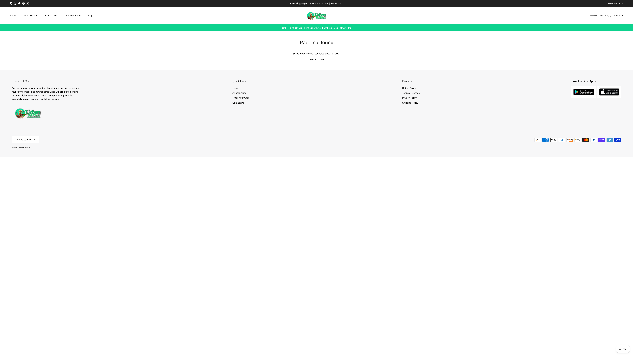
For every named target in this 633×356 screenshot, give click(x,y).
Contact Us (51, 15)
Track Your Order (72, 15)
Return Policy (409, 88)
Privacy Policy (409, 97)
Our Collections (31, 15)
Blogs (91, 15)
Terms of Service (411, 93)
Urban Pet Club (24, 148)
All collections (239, 93)
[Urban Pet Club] (316, 15)
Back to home (316, 59)
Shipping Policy (410, 102)
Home (13, 15)
